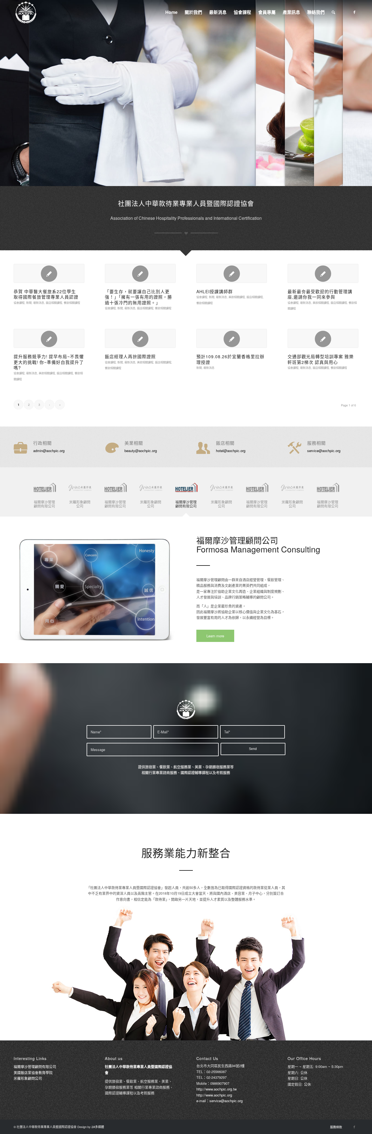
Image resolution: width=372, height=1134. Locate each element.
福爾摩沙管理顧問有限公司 (35, 1066)
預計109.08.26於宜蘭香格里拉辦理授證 (230, 359)
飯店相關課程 (54, 303)
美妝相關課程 (236, 297)
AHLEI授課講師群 (214, 291)
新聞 (29, 303)
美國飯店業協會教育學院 (33, 1072)
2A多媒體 (98, 1126)
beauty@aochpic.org (140, 450)
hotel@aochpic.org (230, 450)
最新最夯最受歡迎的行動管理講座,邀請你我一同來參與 (320, 294)
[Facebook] (354, 12)
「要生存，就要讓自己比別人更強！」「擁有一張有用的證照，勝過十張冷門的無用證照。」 (138, 296)
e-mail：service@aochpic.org (219, 1100)
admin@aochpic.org (49, 450)
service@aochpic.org (323, 450)
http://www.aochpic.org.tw (216, 1089)
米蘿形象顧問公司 (28, 1078)
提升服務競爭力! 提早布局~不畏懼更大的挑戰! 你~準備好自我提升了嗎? (49, 361)
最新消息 (38, 303)
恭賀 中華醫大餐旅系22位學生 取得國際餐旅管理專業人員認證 (47, 294)
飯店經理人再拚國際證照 (130, 356)
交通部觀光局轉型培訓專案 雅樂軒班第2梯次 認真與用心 (321, 359)
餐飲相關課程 (72, 303)
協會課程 (19, 303)
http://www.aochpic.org (214, 1095)
